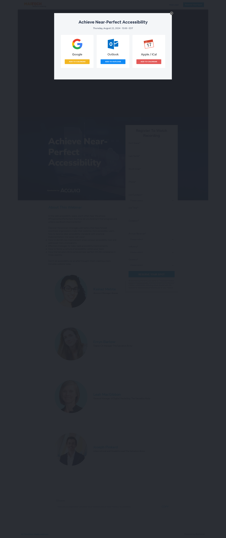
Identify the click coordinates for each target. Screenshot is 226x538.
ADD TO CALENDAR (77, 62)
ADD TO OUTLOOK (113, 62)
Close (172, 13)
